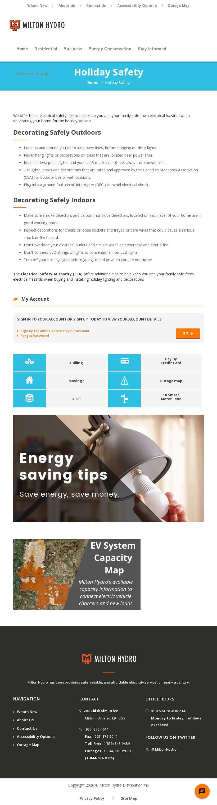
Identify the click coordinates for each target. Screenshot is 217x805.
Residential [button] (45, 49)
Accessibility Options (137, 6)
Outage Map (178, 6)
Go (186, 333)
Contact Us (96, 6)
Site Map (129, 798)
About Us (66, 6)
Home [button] (22, 49)
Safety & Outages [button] (34, 74)
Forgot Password (35, 335)
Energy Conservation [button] (110, 49)
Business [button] (73, 49)
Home (93, 82)
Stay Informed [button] (152, 49)
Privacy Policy (92, 798)
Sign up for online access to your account (55, 330)
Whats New (37, 6)
